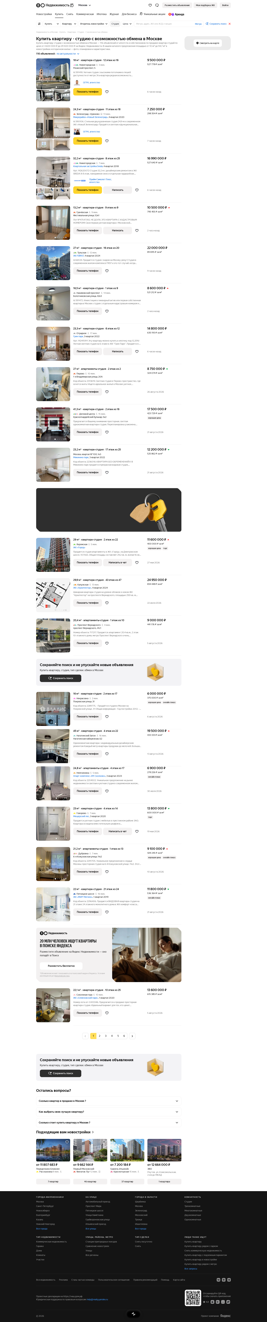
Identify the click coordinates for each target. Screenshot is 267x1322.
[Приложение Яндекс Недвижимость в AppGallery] (223, 1302)
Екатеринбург (43, 1215)
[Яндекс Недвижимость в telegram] (229, 1280)
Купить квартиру (193, 1241)
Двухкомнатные (192, 1215)
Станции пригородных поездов (101, 1241)
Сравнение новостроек (97, 1246)
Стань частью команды (82, 1280)
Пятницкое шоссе (94, 1210)
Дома (39, 1250)
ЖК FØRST (78, 255)
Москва (77, 454)
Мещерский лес (81, 816)
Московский (141, 1215)
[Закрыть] (229, 24)
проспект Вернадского (84, 628)
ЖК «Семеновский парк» (85, 998)
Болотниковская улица (84, 296)
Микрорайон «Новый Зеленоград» (90, 117)
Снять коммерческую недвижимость (203, 1250)
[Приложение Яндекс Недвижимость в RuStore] (228, 1302)
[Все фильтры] (39, 24)
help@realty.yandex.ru (97, 1299)
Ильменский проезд (96, 1224)
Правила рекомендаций (145, 1280)
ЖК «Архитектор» (82, 588)
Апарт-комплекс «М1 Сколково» (89, 776)
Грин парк (78, 336)
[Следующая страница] (132, 1035)
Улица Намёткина (94, 1215)
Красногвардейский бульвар (87, 417)
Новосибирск (43, 1210)
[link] (225, 5)
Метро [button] (198, 24)
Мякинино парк (81, 457)
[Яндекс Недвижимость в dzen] (224, 1280)
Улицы (89, 1250)
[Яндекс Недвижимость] (55, 5)
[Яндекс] (225, 1315)
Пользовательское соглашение (114, 1280)
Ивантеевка (141, 1224)
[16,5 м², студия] (54, 305)
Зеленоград (141, 1210)
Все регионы (92, 1255)
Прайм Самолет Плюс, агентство (100, 180)
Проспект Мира (93, 1206)
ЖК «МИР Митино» (83, 897)
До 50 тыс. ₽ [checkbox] (70, 514)
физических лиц (62, 976)
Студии (188, 1201)
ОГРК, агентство (91, 82)
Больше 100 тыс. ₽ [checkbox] (53, 523)
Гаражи (40, 1246)
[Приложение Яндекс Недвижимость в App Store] (212, 1302)
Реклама (63, 1280)
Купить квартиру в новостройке (200, 1259)
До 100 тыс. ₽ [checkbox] (111, 514)
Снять (138, 1246)
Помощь (165, 1280)
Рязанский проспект (83, 68)
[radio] (99, 1036)
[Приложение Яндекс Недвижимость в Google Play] (218, 1302)
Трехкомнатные (192, 1206)
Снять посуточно (143, 1241)
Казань (39, 1219)
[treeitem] (44, 14)
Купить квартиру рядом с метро (200, 1264)
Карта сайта (179, 1280)
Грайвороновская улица (98, 1219)
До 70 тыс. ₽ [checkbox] (90, 514)
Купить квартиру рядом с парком (201, 1246)
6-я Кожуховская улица (85, 856)
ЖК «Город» (79, 547)
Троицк (138, 1219)
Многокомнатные (193, 1210)
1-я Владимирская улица (85, 376)
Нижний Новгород (45, 1224)
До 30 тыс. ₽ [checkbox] (49, 514)
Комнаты (40, 1255)
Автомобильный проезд (98, 1201)
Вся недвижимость (45, 1280)
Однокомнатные (192, 1219)
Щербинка (140, 1201)
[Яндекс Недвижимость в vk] (218, 1280)
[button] (157, 5)
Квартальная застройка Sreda (88, 166)
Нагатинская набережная (86, 738)
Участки (40, 1259)
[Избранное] (150, 5)
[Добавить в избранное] (107, 91)
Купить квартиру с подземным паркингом (205, 1255)
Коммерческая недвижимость (51, 1241)
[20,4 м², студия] (54, 637)
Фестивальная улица (83, 215)
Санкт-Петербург (45, 1206)
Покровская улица (82, 701)
